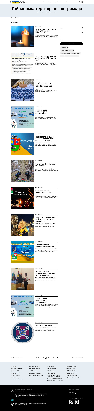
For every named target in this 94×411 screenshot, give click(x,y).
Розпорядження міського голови (67, 50)
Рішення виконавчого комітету (72, 56)
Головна (12, 17)
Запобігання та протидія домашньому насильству (71, 53)
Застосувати (71, 43)
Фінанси (62, 56)
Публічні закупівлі (64, 47)
